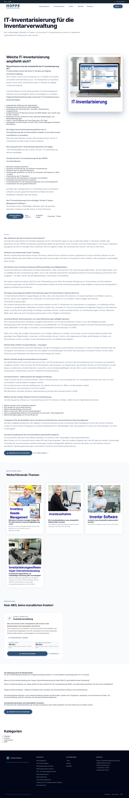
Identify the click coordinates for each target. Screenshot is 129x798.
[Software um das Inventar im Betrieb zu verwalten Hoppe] (104, 502)
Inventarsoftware (59, 6)
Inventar (7, 738)
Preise (58, 216)
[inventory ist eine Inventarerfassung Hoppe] (25, 502)
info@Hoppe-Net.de (102, 770)
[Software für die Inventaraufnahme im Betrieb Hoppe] (64, 502)
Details (71, 6)
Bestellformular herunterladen (19, 453)
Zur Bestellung (53, 653)
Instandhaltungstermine (43, 779)
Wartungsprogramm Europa (44, 769)
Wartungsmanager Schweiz (44, 766)
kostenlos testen (39, 216)
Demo (117, 6)
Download (51, 216)
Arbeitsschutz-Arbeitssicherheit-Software (49, 782)
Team (68, 760)
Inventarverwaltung (42, 763)
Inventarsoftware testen (14, 216)
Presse (68, 763)
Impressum (107, 794)
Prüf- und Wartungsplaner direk (46, 771)
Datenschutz (115, 794)
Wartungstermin (41, 785)
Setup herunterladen (29, 654)
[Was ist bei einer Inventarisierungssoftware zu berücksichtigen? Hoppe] (25, 556)
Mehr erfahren (28, 216)
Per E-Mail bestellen (40, 453)
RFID (5, 742)
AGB (121, 794)
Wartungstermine (41, 777)
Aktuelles (90, 6)
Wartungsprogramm (42, 774)
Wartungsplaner (44, 6)
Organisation (8, 740)
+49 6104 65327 (120, 1)
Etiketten (7, 736)
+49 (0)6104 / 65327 (103, 767)
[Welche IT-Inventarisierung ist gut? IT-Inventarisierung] (95, 83)
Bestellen (81, 6)
